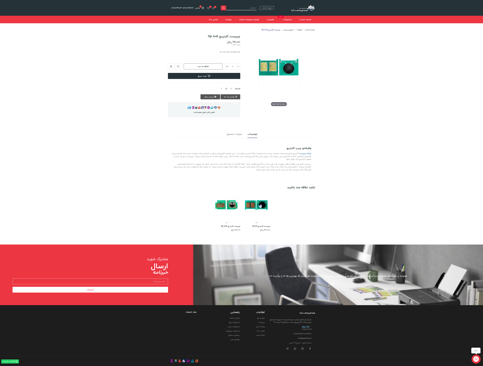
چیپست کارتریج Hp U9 (261, 226)
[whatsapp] (295, 348)
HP (227, 223)
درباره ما (262, 322)
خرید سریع (202, 76)
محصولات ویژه (234, 322)
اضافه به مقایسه (171, 66)
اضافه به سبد (203, 66)
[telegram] (287, 348)
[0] (213, 8)
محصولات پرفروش (232, 331)
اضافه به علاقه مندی (178, 66)
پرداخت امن (260, 326)
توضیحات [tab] (252, 134)
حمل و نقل (261, 318)
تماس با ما (261, 331)
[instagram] (302, 348)
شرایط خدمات (234, 318)
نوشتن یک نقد (229, 96)
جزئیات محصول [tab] (234, 134)
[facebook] (310, 348)
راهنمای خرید (234, 339)
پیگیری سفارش (233, 335)
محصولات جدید (233, 326)
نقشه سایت (260, 335)
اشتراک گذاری (231, 89)
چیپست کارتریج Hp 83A (230, 226)
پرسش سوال (209, 96)
